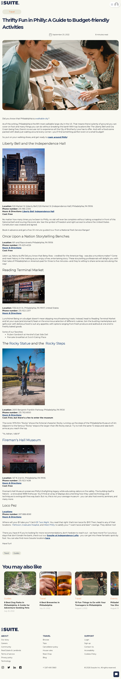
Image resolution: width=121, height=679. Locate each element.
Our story (5, 640)
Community (6, 647)
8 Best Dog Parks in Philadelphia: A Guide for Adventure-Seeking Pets (17, 605)
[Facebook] (20, 668)
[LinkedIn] (15, 668)
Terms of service (8, 654)
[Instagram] (3, 668)
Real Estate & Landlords (11, 650)
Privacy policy (6, 657)
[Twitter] (9, 668)
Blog (45, 657)
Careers (4, 643)
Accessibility (89, 650)
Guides (16, 553)
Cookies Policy (90, 654)
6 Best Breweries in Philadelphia (50, 603)
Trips (45, 643)
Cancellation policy (50, 647)
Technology (6, 661)
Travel (12, 12)
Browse (46, 640)
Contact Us (89, 647)
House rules (48, 650)
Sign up (87, 643)
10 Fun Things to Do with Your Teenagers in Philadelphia (90, 603)
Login (86, 640)
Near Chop (47, 654)
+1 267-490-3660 (49, 668)
